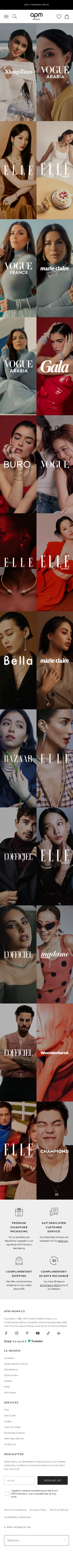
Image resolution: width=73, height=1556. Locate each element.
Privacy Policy (38, 1509)
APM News (10, 1392)
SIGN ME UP (52, 1480)
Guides (7, 1421)
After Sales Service (14, 1438)
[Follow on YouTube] (38, 1333)
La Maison (9, 1358)
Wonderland (10, 1369)
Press (7, 1386)
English (13, 1540)
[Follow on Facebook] (6, 1333)
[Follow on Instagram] (17, 1333)
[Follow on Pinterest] (27, 1333)
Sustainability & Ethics (16, 1363)
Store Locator (11, 1375)
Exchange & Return (14, 1432)
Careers (8, 1381)
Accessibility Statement (17, 1517)
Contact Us (10, 1444)
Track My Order (12, 1427)
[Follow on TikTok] (48, 1333)
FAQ (6, 1409)
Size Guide (9, 1415)
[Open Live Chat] (54, 1212)
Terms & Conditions (15, 1509)
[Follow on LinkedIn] (59, 1333)
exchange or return (50, 1285)
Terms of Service (59, 1509)
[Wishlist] (59, 16)
